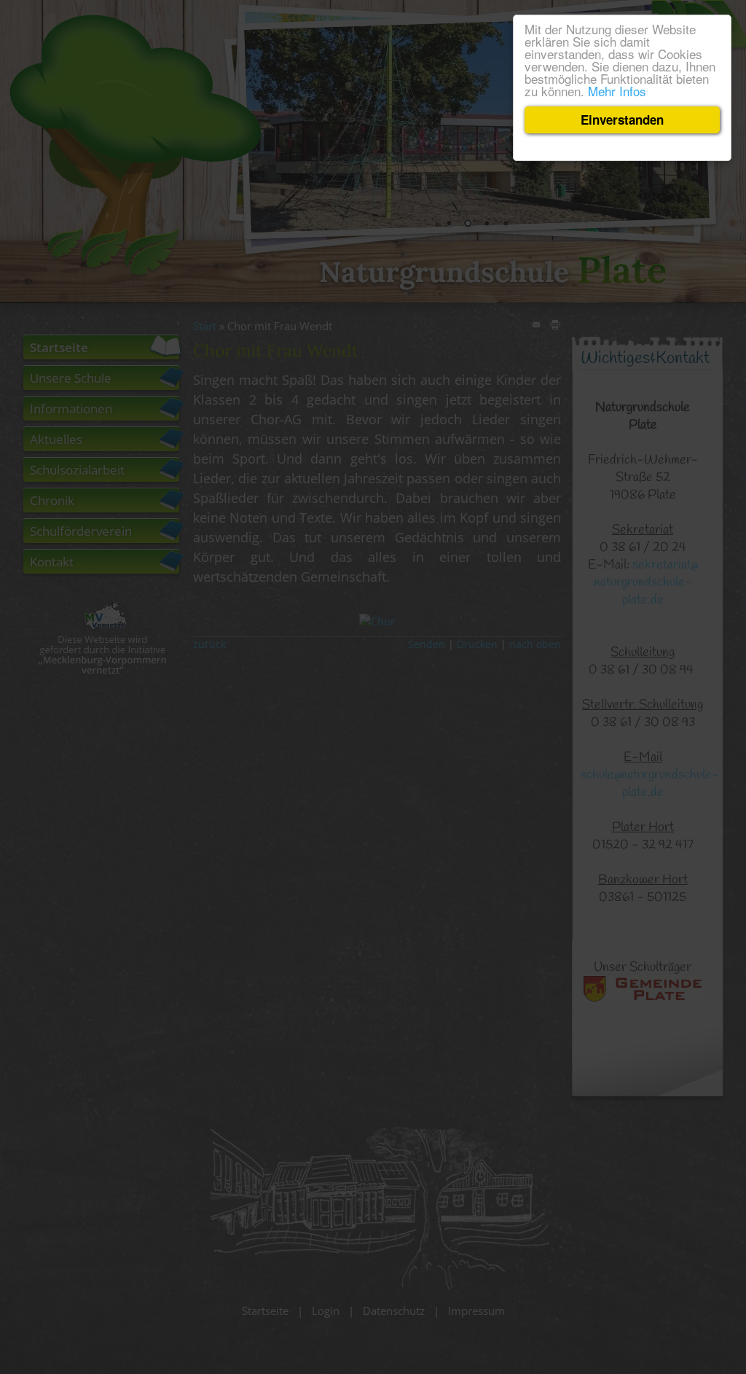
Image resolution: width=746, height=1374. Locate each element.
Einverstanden (622, 119)
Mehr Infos (617, 91)
